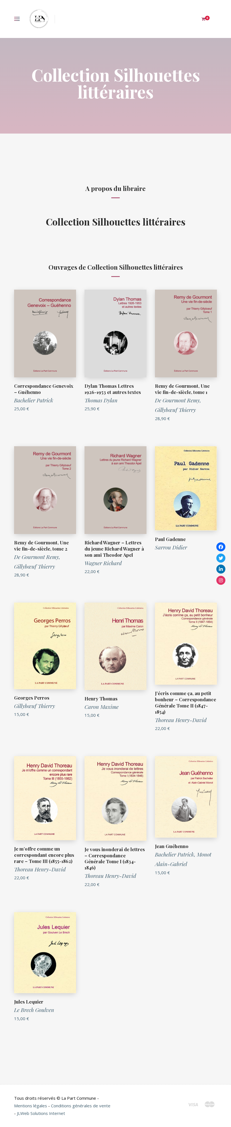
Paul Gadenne (170, 539)
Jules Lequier (28, 1001)
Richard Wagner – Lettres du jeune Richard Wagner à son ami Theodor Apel (114, 548)
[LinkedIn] (220, 569)
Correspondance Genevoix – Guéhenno (43, 389)
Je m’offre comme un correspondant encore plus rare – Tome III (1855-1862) (44, 855)
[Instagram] (220, 580)
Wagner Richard (103, 563)
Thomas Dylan (101, 400)
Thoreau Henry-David (180, 719)
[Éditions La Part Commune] (38, 19)
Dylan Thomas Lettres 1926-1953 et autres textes (113, 389)
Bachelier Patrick (33, 400)
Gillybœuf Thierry (175, 409)
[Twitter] (220, 557)
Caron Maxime (102, 706)
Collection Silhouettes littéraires (115, 221)
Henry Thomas (101, 698)
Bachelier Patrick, (176, 854)
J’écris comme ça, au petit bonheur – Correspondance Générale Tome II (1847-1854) (185, 702)
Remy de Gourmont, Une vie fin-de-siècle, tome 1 (182, 389)
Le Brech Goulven (34, 1009)
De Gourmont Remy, (178, 400)
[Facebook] (220, 546)
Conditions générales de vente (80, 1105)
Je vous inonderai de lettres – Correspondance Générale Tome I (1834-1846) (115, 858)
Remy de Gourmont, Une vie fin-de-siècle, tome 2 (41, 545)
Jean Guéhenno (171, 846)
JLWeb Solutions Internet (41, 1113)
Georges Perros (31, 698)
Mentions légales (30, 1105)
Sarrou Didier (171, 547)
